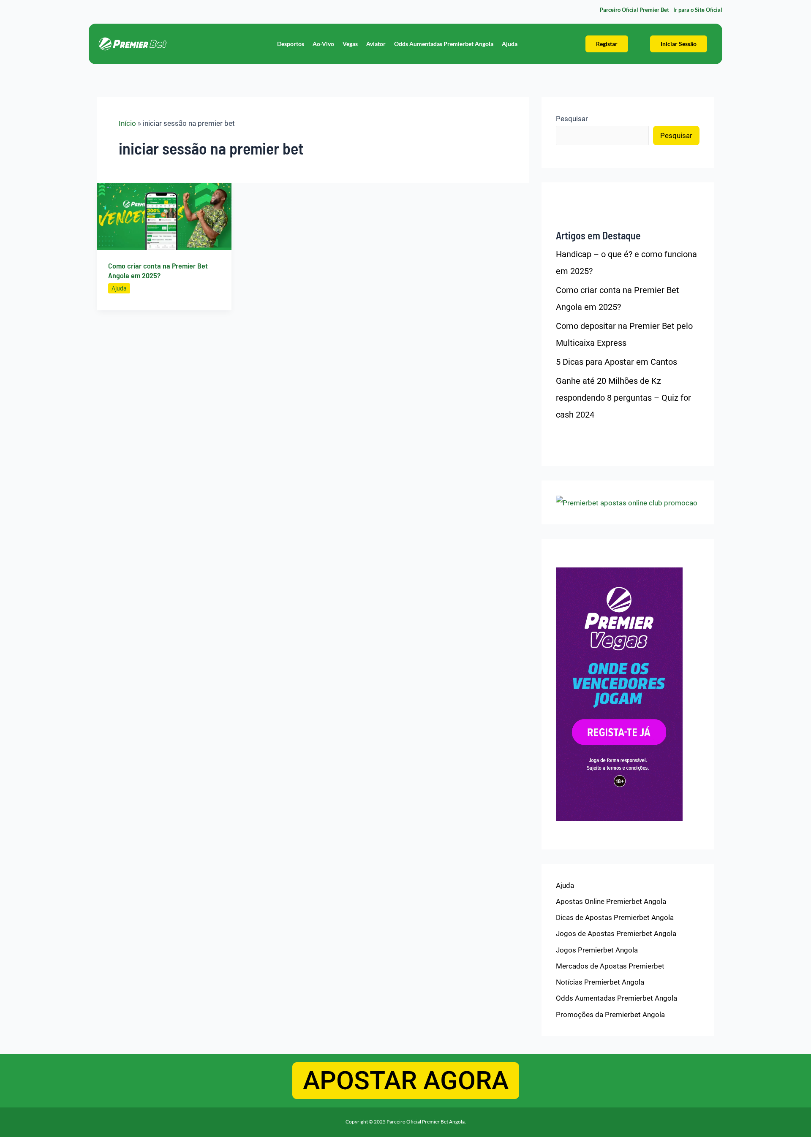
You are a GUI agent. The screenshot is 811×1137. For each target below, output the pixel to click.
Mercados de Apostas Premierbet (610, 966)
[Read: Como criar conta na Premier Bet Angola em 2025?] (164, 216)
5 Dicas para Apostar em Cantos (616, 362)
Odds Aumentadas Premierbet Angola (443, 43)
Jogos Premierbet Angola (597, 950)
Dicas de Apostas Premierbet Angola (615, 917)
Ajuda (509, 43)
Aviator (376, 43)
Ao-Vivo (323, 43)
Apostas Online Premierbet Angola (611, 901)
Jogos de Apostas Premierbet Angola (616, 933)
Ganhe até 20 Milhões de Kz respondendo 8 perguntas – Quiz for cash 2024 (623, 398)
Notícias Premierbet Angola (600, 982)
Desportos (290, 43)
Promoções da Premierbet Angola (610, 1014)
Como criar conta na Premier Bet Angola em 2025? (158, 270)
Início (127, 123)
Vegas (350, 43)
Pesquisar (572, 118)
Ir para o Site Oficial (697, 9)
